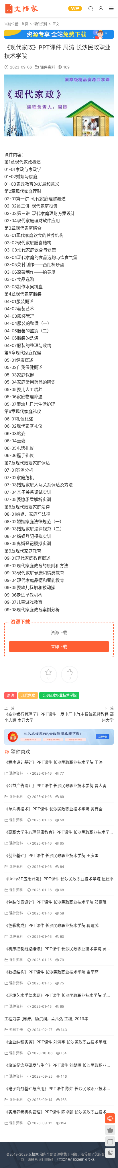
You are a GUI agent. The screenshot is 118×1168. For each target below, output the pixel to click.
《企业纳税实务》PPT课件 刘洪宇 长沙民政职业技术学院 (55, 1041)
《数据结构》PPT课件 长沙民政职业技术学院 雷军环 (51, 971)
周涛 (10, 695)
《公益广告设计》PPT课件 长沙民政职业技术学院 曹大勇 (55, 785)
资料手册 (16, 1030)
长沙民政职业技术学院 (59, 695)
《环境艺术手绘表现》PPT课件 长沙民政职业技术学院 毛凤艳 (57, 996)
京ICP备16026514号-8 (76, 1159)
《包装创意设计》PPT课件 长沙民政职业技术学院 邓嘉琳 (55, 902)
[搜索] (90, 8)
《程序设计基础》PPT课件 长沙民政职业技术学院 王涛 (53, 762)
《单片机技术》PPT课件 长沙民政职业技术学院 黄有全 (53, 808)
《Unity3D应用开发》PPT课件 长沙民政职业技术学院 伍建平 (59, 878)
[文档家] (21, 8)
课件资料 (47, 67)
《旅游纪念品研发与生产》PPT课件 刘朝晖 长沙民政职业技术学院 (57, 1066)
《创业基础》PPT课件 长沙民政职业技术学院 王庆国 (51, 855)
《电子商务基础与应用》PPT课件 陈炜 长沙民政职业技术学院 (57, 1089)
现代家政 (28, 695)
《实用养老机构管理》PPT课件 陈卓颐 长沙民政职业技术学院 (57, 1112)
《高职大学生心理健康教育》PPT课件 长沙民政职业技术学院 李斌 (58, 833)
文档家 (33, 1154)
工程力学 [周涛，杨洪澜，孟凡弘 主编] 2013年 (46, 1018)
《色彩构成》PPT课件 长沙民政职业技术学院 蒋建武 (51, 925)
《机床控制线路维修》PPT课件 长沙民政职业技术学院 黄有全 (57, 949)
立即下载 (59, 646)
